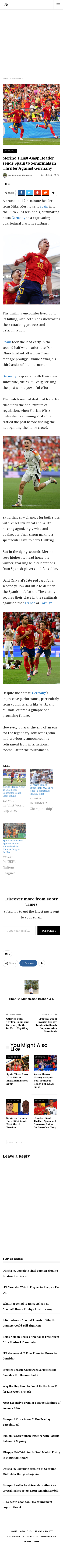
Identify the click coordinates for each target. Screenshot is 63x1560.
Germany (18, 217)
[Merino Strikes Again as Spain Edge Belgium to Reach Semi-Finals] (14, 777)
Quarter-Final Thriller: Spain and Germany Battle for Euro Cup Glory (17, 1023)
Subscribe (49, 930)
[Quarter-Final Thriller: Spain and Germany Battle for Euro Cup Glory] (45, 1107)
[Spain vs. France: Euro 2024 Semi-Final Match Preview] (17, 1107)
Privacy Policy (44, 1531)
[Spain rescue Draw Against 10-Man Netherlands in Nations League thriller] (14, 831)
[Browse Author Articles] (31, 987)
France (30, 603)
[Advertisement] (31, 42)
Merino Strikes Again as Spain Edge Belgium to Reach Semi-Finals (14, 791)
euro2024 (10, 151)
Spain (44, 206)
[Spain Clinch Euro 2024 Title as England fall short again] (17, 1063)
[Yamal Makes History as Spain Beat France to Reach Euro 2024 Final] (45, 1063)
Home (13, 1531)
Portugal (46, 603)
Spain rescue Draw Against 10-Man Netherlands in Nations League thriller (13, 846)
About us (25, 1531)
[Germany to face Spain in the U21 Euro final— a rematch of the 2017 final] (41, 776)
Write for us (48, 1536)
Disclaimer (13, 1536)
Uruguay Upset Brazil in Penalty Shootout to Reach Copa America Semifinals (46, 1025)
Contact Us (30, 1536)
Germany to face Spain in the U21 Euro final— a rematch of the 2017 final (41, 789)
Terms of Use (31, 1541)
